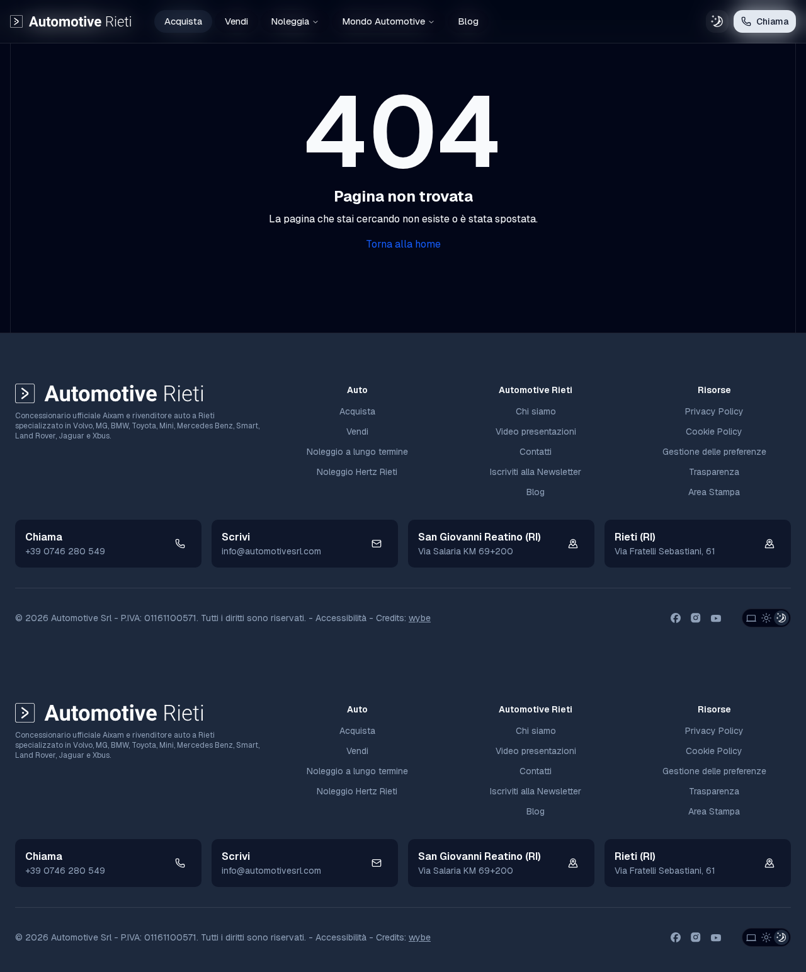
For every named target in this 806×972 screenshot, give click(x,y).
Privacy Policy (714, 411)
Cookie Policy (714, 431)
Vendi (236, 21)
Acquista (183, 21)
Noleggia (290, 21)
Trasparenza (714, 471)
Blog (468, 21)
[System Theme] (751, 618)
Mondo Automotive (383, 21)
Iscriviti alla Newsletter (535, 471)
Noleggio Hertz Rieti (357, 471)
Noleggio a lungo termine (357, 451)
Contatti (535, 451)
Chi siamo (536, 411)
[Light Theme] (766, 618)
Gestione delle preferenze (714, 451)
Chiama (772, 21)
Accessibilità (340, 618)
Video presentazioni (536, 431)
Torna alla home (403, 244)
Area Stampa (714, 492)
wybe (420, 618)
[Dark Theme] (781, 618)
